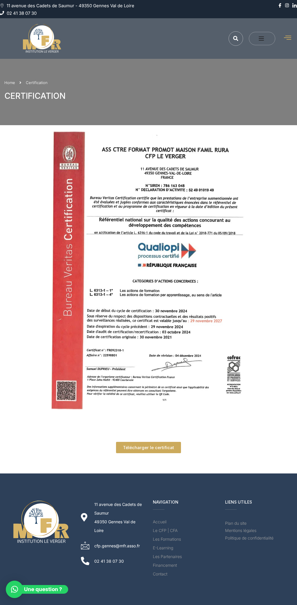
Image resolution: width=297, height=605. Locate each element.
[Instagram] (286, 5)
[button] (14, 589)
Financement (165, 565)
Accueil (159, 521)
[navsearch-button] (236, 38)
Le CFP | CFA (165, 530)
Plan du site (236, 523)
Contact (160, 573)
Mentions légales (240, 530)
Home (9, 82)
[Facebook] (279, 5)
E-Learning (163, 547)
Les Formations (167, 539)
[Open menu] (262, 38)
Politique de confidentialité (249, 537)
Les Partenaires (167, 556)
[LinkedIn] (294, 5)
